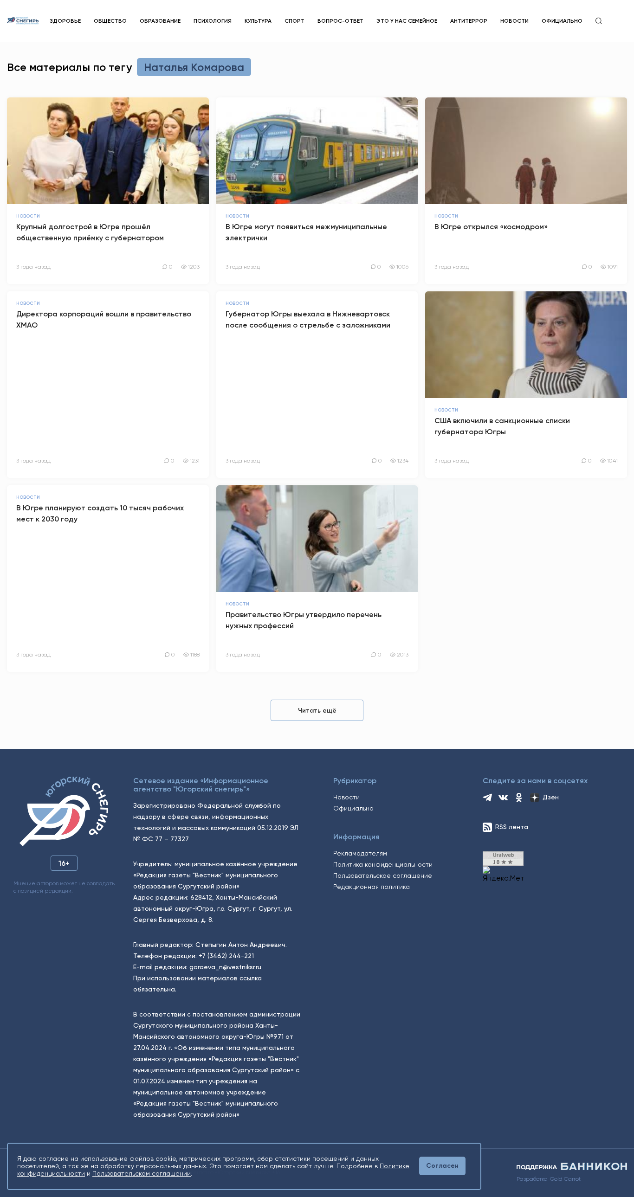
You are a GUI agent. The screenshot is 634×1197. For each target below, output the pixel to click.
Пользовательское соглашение (382, 875)
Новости (514, 21)
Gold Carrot (565, 1179)
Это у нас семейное (406, 21)
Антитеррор (468, 21)
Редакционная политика (371, 886)
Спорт (294, 21)
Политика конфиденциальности (383, 864)
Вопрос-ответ (340, 21)
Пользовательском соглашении (141, 1173)
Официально (562, 21)
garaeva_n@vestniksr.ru (225, 967)
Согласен (442, 1166)
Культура (258, 21)
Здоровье (65, 21)
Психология (213, 21)
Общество (110, 21)
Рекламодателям (360, 853)
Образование (160, 21)
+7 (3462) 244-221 (226, 955)
